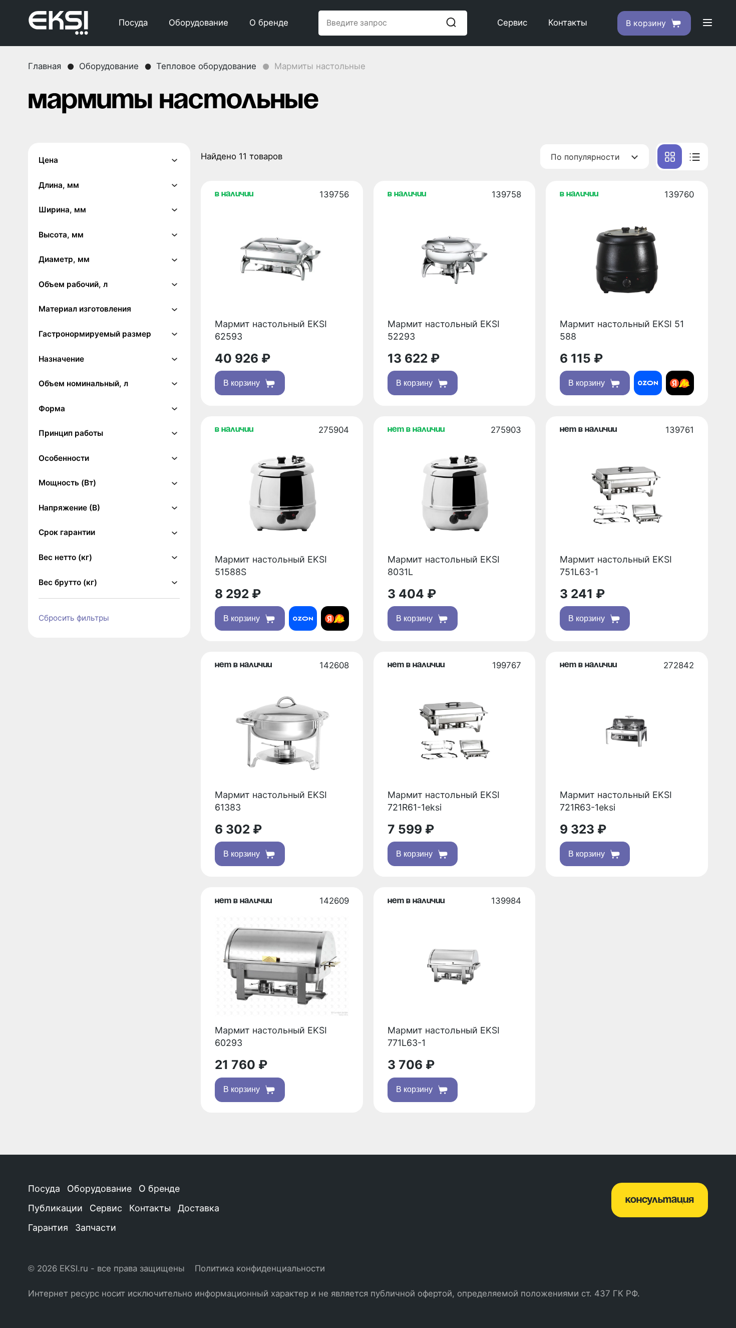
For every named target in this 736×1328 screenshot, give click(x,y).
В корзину (241, 383)
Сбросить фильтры (74, 618)
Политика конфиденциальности (260, 1268)
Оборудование (198, 23)
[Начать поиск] (451, 23)
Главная (44, 66)
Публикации (55, 1208)
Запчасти (95, 1227)
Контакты (567, 23)
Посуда (133, 23)
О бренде (268, 23)
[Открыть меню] (707, 23)
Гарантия (48, 1227)
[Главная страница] (58, 23)
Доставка (198, 1208)
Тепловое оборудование (206, 66)
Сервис (512, 23)
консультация (659, 1200)
